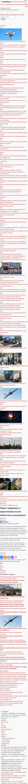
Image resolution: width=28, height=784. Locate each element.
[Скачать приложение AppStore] (5, 12)
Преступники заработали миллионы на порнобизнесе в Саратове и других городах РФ (13, 680)
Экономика (4, 727)
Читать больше (13, 681)
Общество (3, 720)
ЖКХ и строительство (6, 729)
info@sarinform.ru (13, 687)
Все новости (3, 25)
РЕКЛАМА (3, 745)
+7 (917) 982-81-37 (13, 9)
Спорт (2, 733)
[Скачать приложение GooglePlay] (16, 12)
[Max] (23, 14)
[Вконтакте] (9, 14)
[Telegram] (3, 14)
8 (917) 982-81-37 (13, 685)
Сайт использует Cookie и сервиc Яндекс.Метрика (13, 772)
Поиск (3, 19)
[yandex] (7, 777)
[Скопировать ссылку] (8, 522)
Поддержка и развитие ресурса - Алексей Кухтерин (14, 783)
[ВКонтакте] (1, 522)
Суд (2, 724)
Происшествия (14, 505)
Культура (3, 731)
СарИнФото (4, 734)
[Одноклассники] (16, 14)
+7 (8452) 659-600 (4, 9)
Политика (3, 725)
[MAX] (6, 522)
